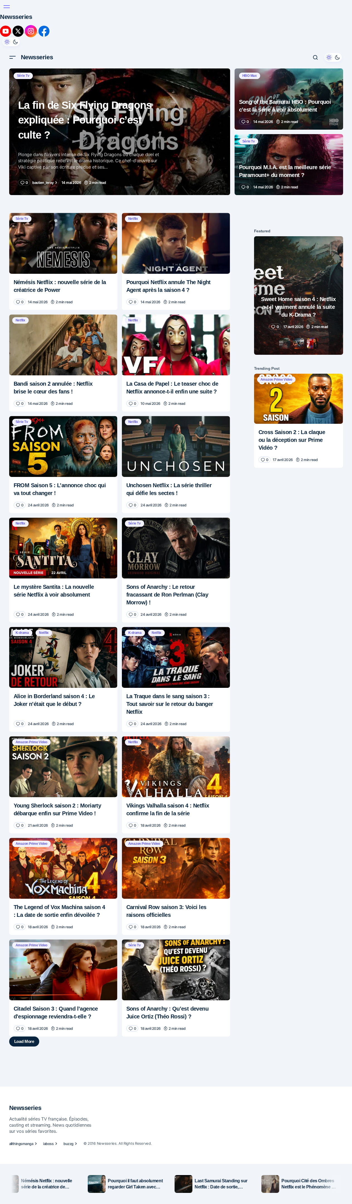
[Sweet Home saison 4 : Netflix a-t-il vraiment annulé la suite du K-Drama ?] (298, 249)
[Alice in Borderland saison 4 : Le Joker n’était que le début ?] (63, 611)
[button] (12, 11)
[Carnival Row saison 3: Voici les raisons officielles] (176, 822)
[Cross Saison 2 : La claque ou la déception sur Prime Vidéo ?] (298, 353)
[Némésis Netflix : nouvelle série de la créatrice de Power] (63, 197)
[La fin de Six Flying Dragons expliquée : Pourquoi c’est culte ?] (119, 85)
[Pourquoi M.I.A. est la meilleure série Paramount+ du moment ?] (289, 118)
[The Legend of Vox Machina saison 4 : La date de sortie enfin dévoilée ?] (63, 822)
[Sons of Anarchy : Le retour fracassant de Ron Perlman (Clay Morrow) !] (176, 501)
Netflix (133, 172)
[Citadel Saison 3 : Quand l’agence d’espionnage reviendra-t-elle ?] (63, 923)
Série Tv (23, 29)
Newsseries (37, 11)
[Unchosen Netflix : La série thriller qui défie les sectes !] (176, 400)
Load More (119, 1006)
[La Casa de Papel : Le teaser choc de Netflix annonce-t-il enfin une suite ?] (176, 298)
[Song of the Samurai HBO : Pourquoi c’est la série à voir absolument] (289, 52)
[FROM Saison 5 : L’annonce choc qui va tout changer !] (63, 400)
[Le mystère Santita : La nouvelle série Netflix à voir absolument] (63, 501)
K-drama (22, 587)
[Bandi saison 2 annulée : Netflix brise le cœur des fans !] (63, 298)
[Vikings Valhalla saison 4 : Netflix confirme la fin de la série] (176, 720)
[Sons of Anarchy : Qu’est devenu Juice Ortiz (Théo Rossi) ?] (176, 923)
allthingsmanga (21, 1132)
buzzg (68, 1132)
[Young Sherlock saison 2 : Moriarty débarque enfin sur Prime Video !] (63, 720)
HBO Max (249, 29)
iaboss (48, 1132)
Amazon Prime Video (32, 696)
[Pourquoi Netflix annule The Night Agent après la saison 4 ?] (176, 197)
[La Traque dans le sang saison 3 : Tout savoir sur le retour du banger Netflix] (176, 611)
